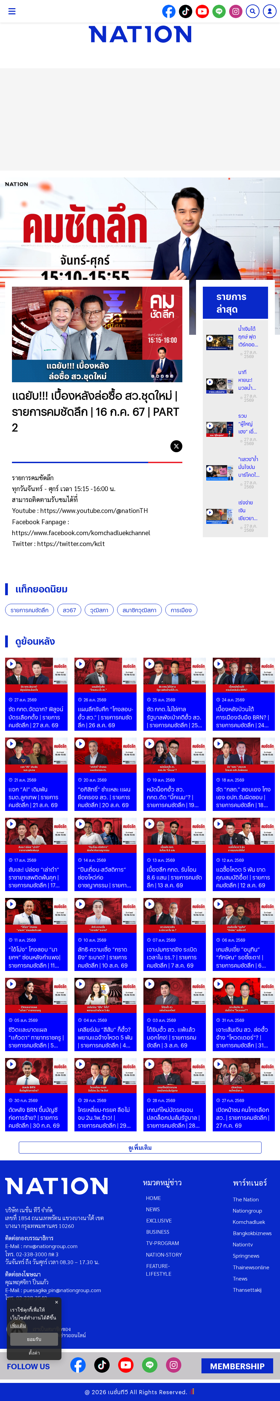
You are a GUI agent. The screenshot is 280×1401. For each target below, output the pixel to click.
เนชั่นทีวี (118, 1392)
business (157, 1231)
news (153, 1209)
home (153, 1197)
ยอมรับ (34, 1339)
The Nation (246, 1199)
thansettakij (247, 1289)
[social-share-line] (219, 11)
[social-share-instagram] (235, 11)
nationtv (243, 1244)
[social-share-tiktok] (185, 11)
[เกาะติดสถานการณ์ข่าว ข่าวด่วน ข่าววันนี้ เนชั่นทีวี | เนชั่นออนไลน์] (140, 34)
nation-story (164, 1254)
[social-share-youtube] (202, 11)
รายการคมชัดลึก (29, 610)
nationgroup (247, 1210)
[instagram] (173, 1370)
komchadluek (249, 1221)
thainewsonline (251, 1267)
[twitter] (176, 446)
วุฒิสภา (99, 610)
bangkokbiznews (252, 1232)
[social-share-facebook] (169, 11)
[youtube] (126, 1370)
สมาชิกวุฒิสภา (139, 610)
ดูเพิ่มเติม (140, 1147)
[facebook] (146, 446)
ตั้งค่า (34, 1353)
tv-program (162, 1242)
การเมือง (181, 610)
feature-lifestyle (158, 1269)
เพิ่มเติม (18, 1325)
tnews (240, 1278)
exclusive (159, 1220)
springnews (246, 1255)
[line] (161, 446)
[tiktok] (102, 1370)
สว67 (69, 610)
